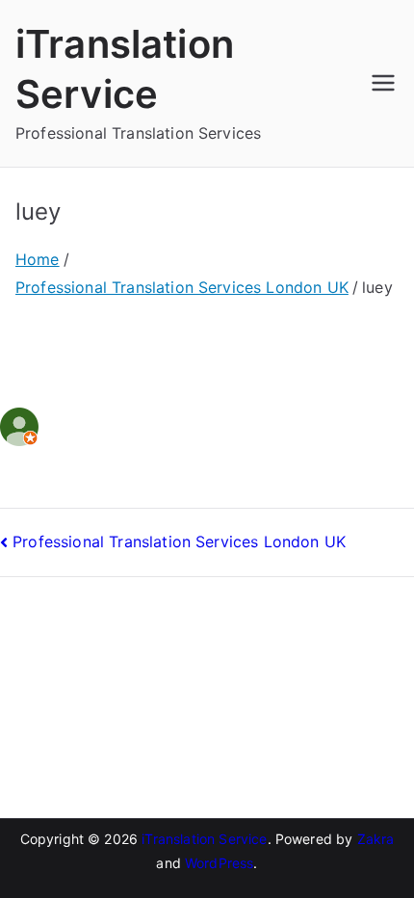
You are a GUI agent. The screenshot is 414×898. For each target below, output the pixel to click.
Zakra (376, 839)
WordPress (219, 863)
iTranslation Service (204, 839)
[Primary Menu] (383, 82)
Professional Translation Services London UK (179, 541)
